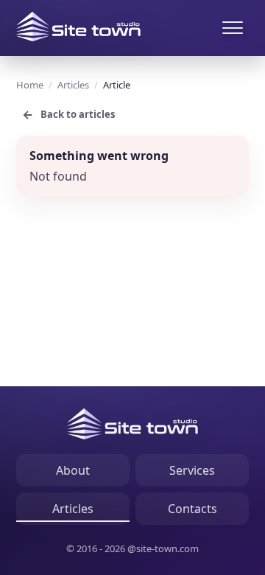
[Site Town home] (78, 26)
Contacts (192, 509)
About (73, 470)
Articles (73, 84)
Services (192, 470)
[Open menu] (232, 28)
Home (29, 84)
